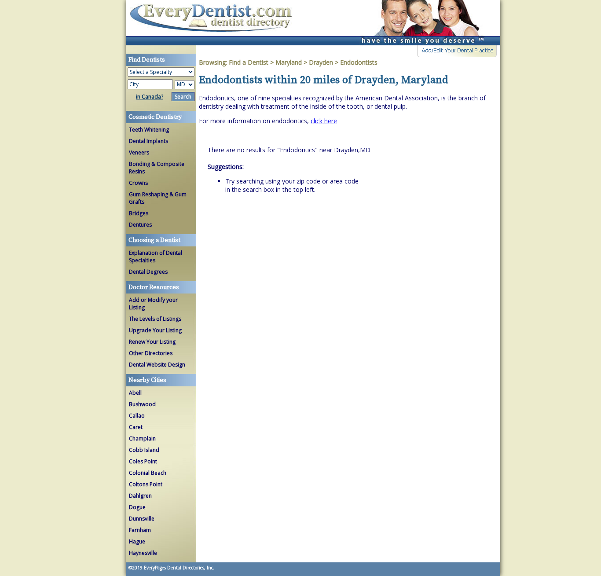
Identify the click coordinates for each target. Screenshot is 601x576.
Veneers (139, 152)
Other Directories (150, 353)
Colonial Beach (147, 473)
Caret (136, 427)
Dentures (140, 224)
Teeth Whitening (149, 129)
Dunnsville (141, 518)
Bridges (138, 213)
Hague (137, 541)
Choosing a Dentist (154, 240)
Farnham (140, 530)
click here (324, 121)
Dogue (137, 507)
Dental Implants (148, 141)
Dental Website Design (157, 364)
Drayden (321, 62)
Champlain (142, 438)
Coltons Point (145, 484)
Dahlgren (140, 495)
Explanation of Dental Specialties (155, 256)
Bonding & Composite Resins (156, 167)
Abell (135, 392)
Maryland (288, 62)
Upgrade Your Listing (155, 330)
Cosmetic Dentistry (155, 117)
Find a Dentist (248, 62)
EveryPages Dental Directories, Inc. (178, 568)
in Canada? (149, 96)
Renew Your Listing (152, 341)
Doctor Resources (153, 287)
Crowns (138, 183)
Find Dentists (214, 22)
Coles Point (143, 461)
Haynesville (143, 553)
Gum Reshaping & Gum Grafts (158, 198)
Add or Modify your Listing (153, 303)
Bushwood (142, 404)
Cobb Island (144, 450)
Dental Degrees (148, 271)
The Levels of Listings (155, 319)
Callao (137, 415)
